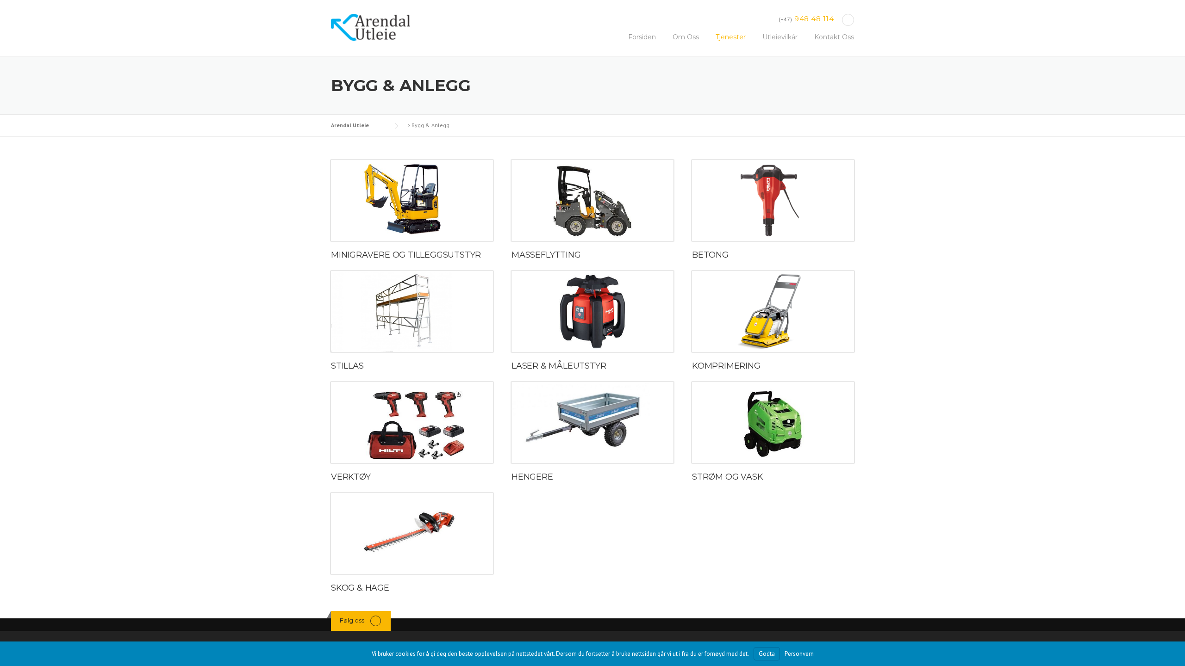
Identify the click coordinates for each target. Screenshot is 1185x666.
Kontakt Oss (834, 37)
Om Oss (686, 37)
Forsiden (642, 37)
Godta (767, 654)
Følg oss (352, 620)
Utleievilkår (780, 37)
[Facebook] (848, 19)
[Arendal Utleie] (370, 27)
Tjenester (731, 37)
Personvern (799, 654)
